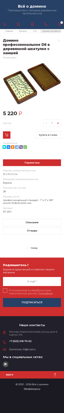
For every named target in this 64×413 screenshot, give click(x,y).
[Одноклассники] (12, 147)
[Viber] (21, 147)
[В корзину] (6, 135)
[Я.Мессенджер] (4, 147)
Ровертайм (9, 57)
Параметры (32, 162)
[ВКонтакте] (8, 147)
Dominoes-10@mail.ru (22, 349)
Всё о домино (32, 6)
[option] (32, 84)
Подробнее (45, 293)
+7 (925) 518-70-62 (20, 341)
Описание (32, 222)
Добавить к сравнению (59, 40)
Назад (34, 248)
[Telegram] (17, 147)
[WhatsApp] (25, 147)
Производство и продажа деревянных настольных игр (32, 12)
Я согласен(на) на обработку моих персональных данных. (31, 292)
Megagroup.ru (32, 388)
